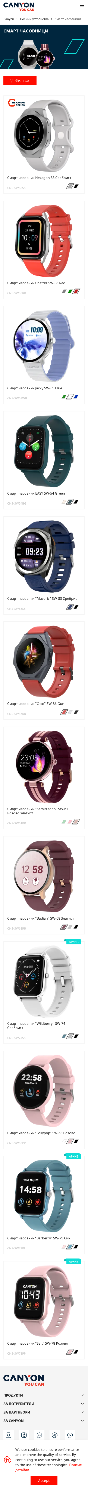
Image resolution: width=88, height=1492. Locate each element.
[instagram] (8, 1435)
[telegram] (55, 1435)
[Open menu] (82, 6)
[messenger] (70, 1435)
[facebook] (24, 1435)
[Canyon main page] (18, 7)
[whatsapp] (39, 1435)
